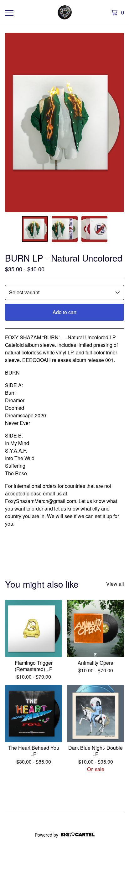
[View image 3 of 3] (94, 229)
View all (115, 583)
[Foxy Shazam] (64, 12)
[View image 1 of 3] (35, 229)
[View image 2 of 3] (65, 229)
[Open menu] (9, 12)
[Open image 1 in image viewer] (64, 122)
